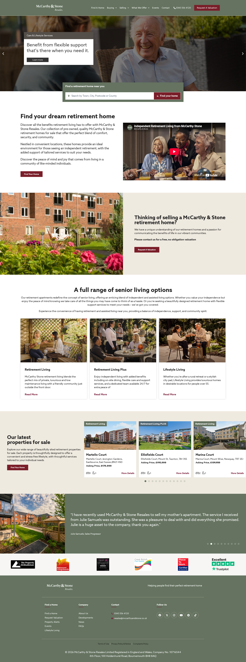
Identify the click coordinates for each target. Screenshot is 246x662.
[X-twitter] (167, 615)
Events (155, 7)
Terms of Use (103, 644)
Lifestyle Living (174, 369)
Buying (110, 7)
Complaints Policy (140, 644)
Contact (166, 7)
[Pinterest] (188, 615)
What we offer (139, 7)
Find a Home (97, 7)
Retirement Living (37, 369)
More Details (127, 473)
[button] (3, 53)
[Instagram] (174, 615)
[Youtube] (181, 615)
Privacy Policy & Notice (121, 644)
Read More (31, 394)
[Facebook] (160, 615)
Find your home (169, 95)
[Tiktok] (195, 615)
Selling (123, 7)
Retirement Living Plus (110, 369)
